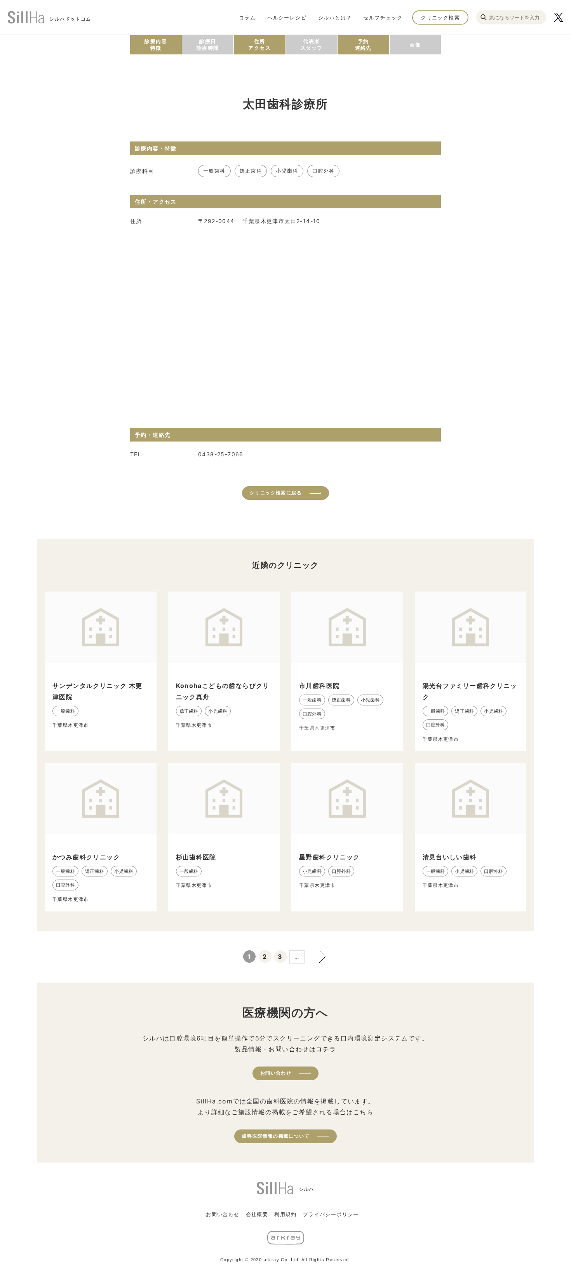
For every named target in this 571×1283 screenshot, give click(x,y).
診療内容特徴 (155, 44)
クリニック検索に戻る (276, 493)
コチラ (326, 1049)
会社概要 (257, 1214)
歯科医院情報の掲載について (276, 1136)
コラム (247, 17)
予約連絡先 (363, 44)
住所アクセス (259, 44)
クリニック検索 (440, 17)
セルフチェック (382, 17)
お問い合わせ (275, 1073)
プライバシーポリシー (331, 1214)
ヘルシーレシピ (286, 17)
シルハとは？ (335, 17)
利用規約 (285, 1214)
